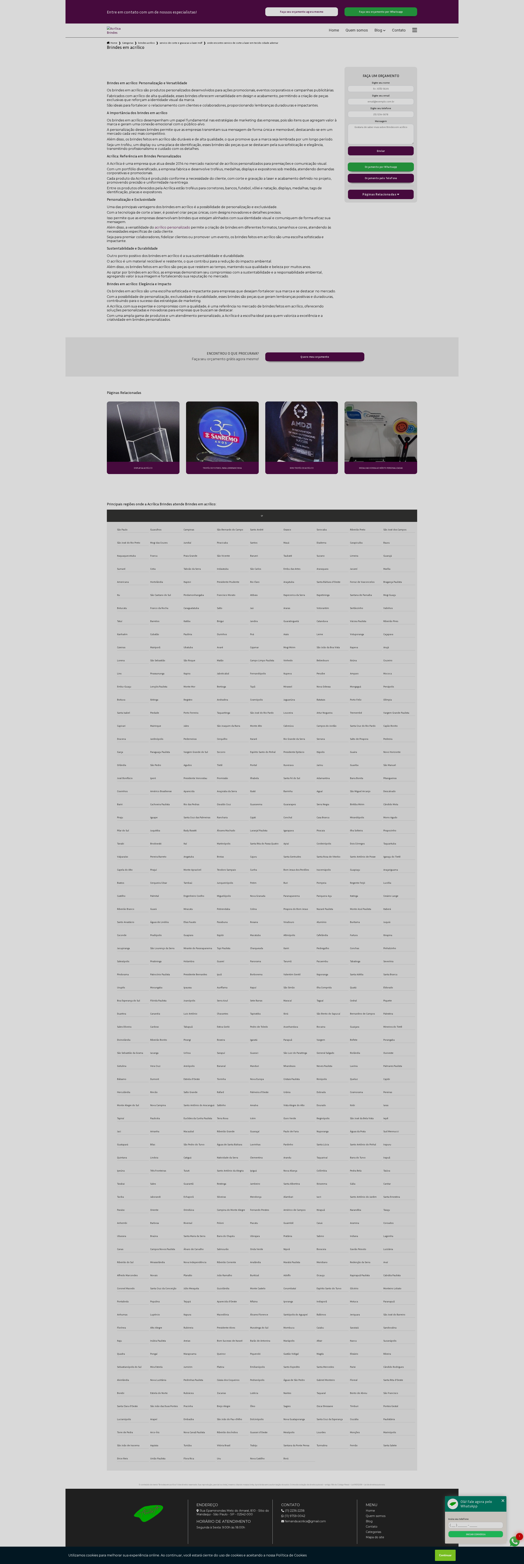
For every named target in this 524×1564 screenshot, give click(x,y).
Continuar (445, 1555)
